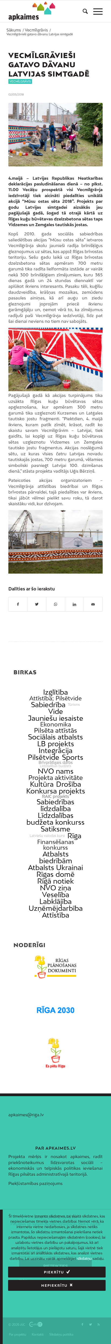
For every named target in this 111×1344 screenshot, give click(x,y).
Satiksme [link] (55, 829)
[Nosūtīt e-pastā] (93, 604)
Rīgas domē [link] (55, 874)
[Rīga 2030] (55, 1010)
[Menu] (95, 11)
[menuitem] (82, 11)
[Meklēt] (82, 11)
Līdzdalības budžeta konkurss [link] (55, 819)
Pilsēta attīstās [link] (55, 730)
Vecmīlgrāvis (20, 81)
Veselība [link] (55, 894)
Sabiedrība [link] (48, 704)
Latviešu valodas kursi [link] (47, 835)
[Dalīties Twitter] (37, 604)
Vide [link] (55, 711)
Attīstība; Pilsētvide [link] (55, 698)
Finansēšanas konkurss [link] (55, 844)
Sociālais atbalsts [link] (55, 736)
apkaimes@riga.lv (26, 1114)
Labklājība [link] (55, 901)
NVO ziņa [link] (55, 887)
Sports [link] (72, 757)
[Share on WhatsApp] (55, 604)
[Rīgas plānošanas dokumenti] (55, 967)
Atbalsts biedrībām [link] (55, 857)
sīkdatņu (84, 1258)
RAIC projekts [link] (55, 796)
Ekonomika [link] (55, 724)
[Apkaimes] (32, 11)
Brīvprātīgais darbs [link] (56, 762)
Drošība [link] (68, 784)
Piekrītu (54, 1272)
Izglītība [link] (55, 692)
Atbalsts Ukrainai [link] (55, 867)
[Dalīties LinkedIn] (74, 604)
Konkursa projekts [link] (55, 791)
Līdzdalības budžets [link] (55, 766)
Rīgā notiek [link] (55, 881)
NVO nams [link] (56, 771)
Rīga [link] (74, 835)
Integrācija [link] (55, 750)
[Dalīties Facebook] (18, 604)
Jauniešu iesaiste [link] (55, 718)
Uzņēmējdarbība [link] (56, 908)
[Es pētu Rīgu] (55, 1053)
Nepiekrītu (54, 1285)
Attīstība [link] (55, 915)
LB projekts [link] (55, 743)
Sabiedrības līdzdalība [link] (55, 805)
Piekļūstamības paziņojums (35, 1183)
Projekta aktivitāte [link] (55, 777)
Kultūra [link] (42, 784)
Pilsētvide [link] (43, 757)
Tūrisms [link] (74, 704)
